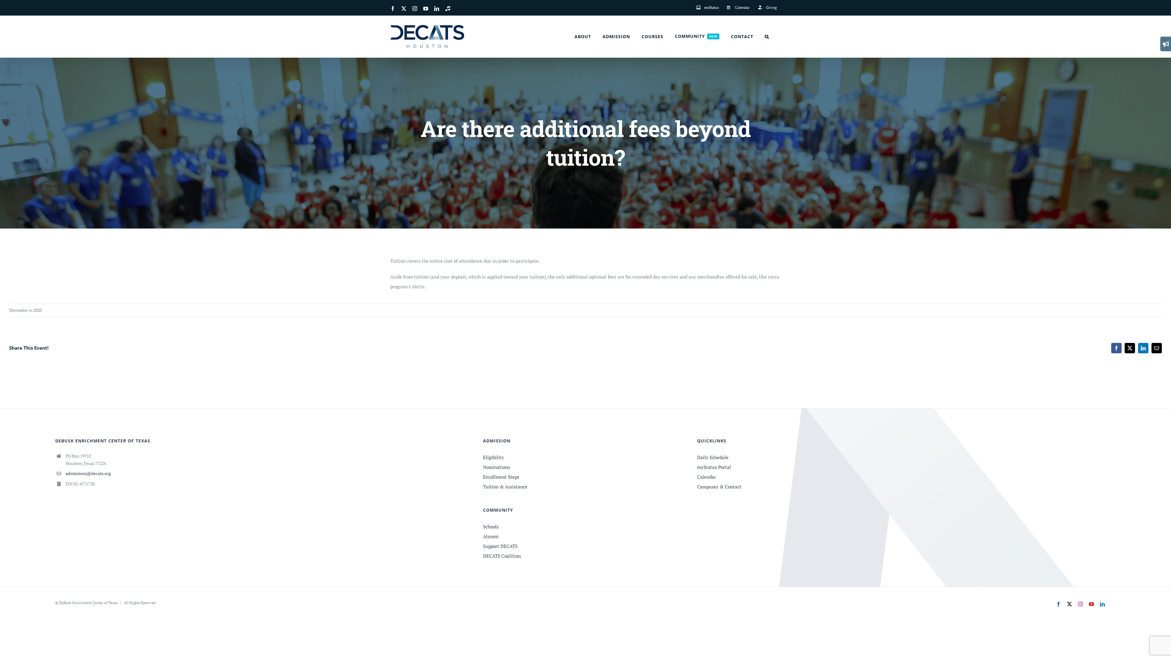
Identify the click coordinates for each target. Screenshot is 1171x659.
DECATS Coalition (502, 556)
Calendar (706, 477)
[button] (767, 36)
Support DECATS (500, 546)
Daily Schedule (713, 457)
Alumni (491, 536)
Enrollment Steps (501, 477)
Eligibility (493, 457)
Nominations (496, 467)
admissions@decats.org (88, 473)
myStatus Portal (714, 467)
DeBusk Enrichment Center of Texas (88, 602)
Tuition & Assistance (505, 487)
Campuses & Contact (719, 487)
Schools (491, 527)
